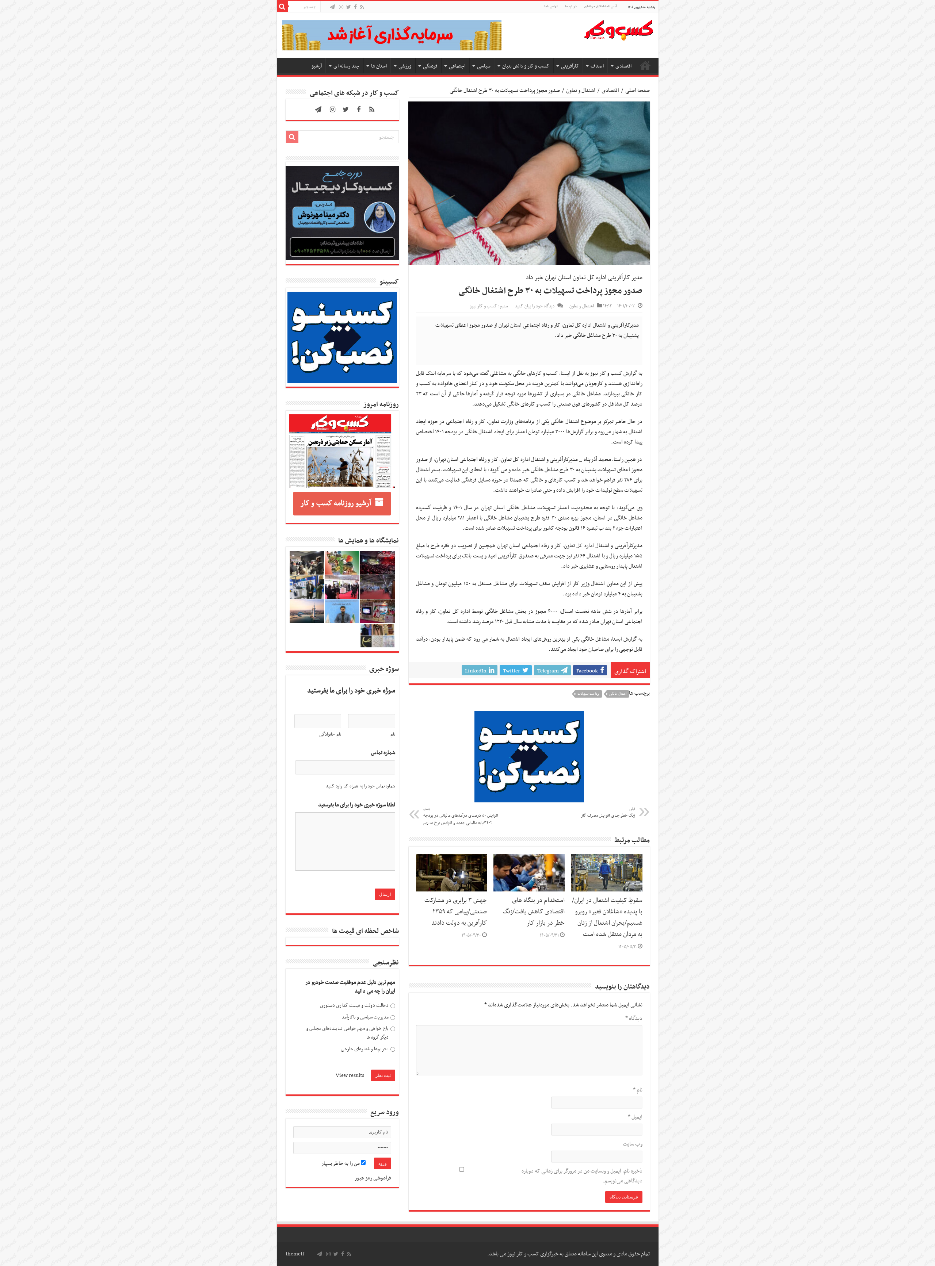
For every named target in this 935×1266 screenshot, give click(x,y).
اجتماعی (457, 66)
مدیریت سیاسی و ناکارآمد (365, 1017)
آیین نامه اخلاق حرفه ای (600, 6)
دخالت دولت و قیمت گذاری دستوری (354, 1005)
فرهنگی (430, 66)
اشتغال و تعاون (580, 90)
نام (637, 1090)
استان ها (379, 66)
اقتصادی (623, 66)
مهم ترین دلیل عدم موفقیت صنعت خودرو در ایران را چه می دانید (350, 986)
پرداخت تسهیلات (588, 694)
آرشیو (317, 66)
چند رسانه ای (346, 66)
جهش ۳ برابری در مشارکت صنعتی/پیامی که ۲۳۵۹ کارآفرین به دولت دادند (455, 912)
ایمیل (635, 1117)
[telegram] (332, 7)
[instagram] (341, 7)
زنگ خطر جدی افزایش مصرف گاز (608, 812)
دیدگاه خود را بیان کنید (534, 306)
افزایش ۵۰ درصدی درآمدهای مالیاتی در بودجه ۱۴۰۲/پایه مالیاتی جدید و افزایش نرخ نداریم (460, 816)
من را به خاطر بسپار (341, 1163)
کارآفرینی (570, 66)
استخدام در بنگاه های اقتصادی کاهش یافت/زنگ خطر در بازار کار (534, 912)
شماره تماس (383, 753)
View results (350, 1075)
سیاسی (484, 66)
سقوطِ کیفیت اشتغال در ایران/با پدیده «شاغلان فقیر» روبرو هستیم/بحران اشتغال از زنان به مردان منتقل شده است (607, 917)
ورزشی (404, 66)
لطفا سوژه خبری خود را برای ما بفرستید (356, 805)
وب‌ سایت (632, 1144)
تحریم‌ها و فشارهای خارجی (365, 1049)
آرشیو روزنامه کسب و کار (336, 503)
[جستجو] (282, 6)
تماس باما (551, 6)
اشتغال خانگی (617, 694)
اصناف (597, 66)
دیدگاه (633, 1018)
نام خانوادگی (330, 734)
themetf (295, 1254)
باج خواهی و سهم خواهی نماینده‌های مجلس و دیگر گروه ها (347, 1032)
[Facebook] (355, 7)
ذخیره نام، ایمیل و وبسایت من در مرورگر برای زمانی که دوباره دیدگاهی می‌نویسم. (582, 1176)
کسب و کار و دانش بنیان (525, 66)
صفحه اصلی (645, 65)
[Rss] (362, 7)
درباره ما (571, 6)
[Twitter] (349, 7)
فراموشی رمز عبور (373, 1178)
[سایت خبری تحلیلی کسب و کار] (618, 29)
